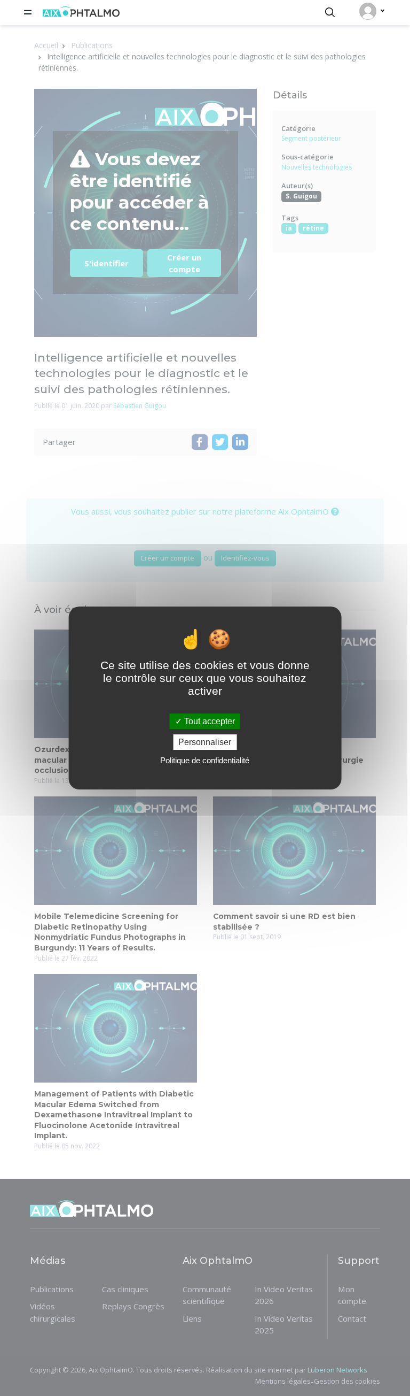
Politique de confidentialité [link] (204, 760)
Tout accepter (208, 721)
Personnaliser (204, 742)
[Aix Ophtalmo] (81, 13)
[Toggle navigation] (27, 12)
